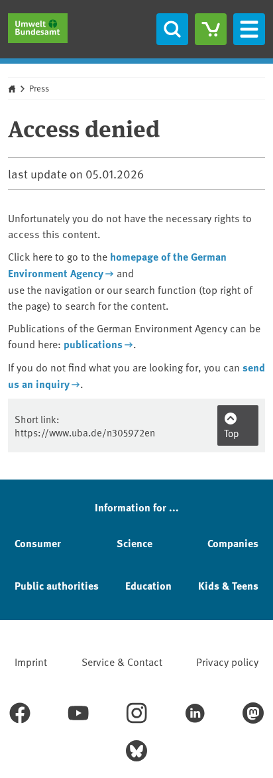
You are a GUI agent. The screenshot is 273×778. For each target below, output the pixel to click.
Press (39, 88)
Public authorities (57, 585)
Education (148, 585)
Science (134, 543)
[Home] (38, 28)
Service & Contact (122, 661)
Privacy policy (227, 661)
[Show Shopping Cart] (211, 29)
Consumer (38, 543)
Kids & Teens (228, 585)
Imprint (31, 661)
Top (231, 433)
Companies (232, 543)
